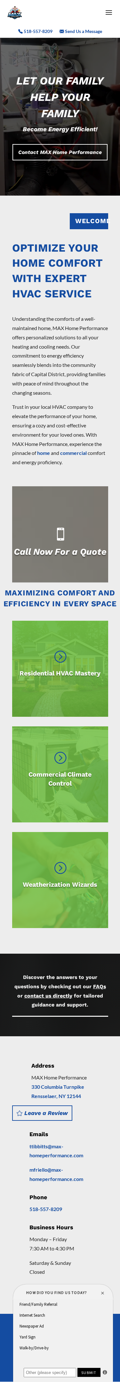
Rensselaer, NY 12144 (56, 1096)
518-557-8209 (37, 31)
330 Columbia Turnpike (57, 1087)
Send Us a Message (83, 31)
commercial (73, 453)
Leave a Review (46, 1113)
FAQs (99, 986)
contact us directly (48, 996)
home (43, 453)
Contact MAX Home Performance (60, 152)
